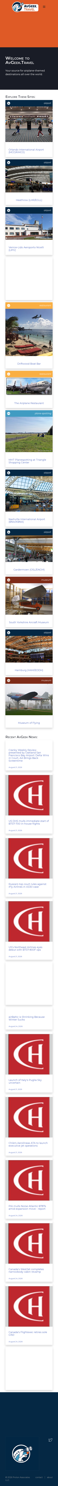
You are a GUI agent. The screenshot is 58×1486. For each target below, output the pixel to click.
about (50, 1477)
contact (39, 1477)
